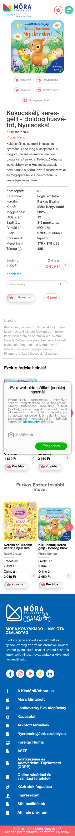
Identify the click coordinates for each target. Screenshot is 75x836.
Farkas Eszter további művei (40, 487)
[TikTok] (40, 673)
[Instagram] (20, 673)
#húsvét (26, 80)
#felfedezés (51, 90)
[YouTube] (30, 673)
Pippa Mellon (16, 137)
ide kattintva (31, 422)
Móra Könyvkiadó (50, 207)
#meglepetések (39, 100)
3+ (39, 191)
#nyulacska (51, 80)
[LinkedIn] (50, 673)
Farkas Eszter (48, 201)
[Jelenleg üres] (58, 10)
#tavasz (26, 90)
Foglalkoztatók (48, 196)
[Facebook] (10, 673)
